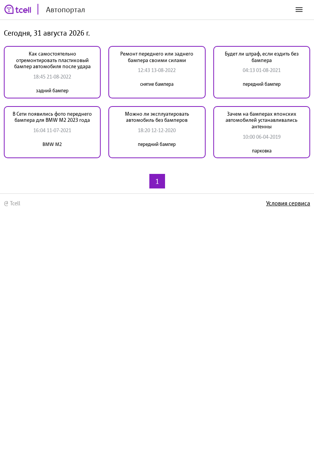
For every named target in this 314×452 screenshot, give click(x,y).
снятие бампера (156, 84)
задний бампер (52, 90)
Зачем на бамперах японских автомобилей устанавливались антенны (262, 120)
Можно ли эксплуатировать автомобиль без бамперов (157, 117)
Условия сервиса (288, 203)
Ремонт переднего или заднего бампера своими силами (156, 57)
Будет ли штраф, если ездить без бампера (262, 57)
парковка (261, 151)
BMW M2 (52, 144)
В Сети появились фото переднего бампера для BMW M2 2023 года (52, 117)
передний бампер (262, 84)
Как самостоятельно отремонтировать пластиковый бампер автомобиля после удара (52, 60)
